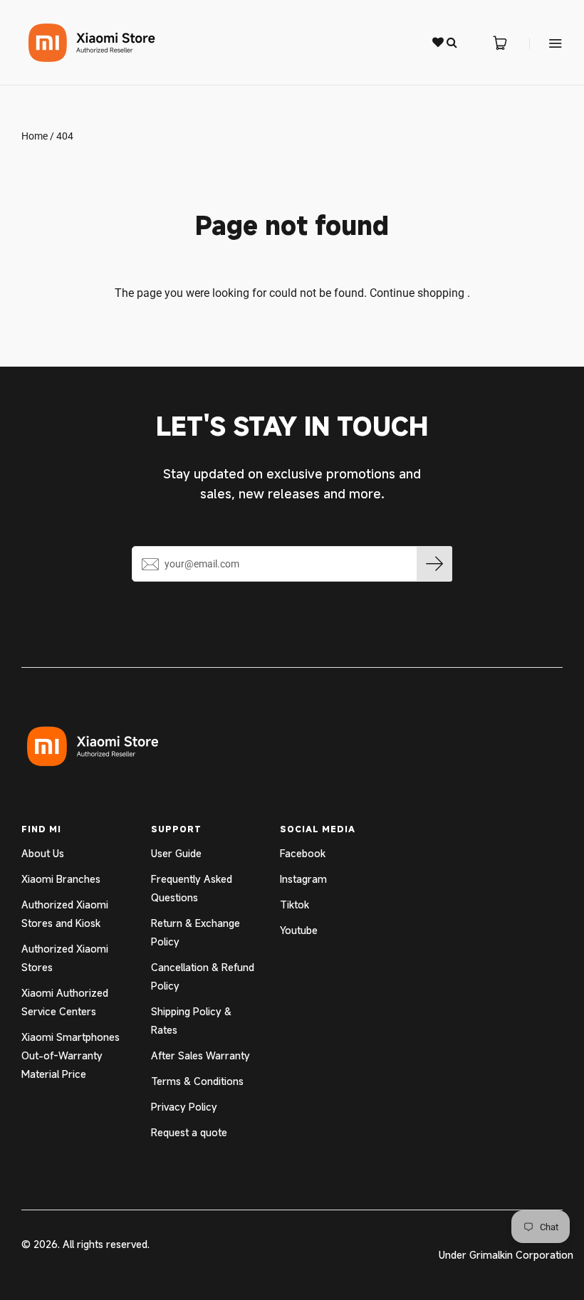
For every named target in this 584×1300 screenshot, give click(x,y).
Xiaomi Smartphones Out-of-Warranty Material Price (70, 1055)
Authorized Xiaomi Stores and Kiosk (64, 914)
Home (34, 136)
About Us (42, 853)
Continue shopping (417, 293)
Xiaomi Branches (60, 879)
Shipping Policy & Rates (191, 1021)
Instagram (303, 879)
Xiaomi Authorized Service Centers (64, 1002)
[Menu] (546, 43)
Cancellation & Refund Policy (202, 976)
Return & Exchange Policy (195, 932)
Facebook (302, 853)
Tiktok (294, 904)
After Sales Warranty (200, 1055)
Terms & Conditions (197, 1081)
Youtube (299, 930)
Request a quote (189, 1132)
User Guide (176, 853)
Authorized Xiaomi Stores (64, 958)
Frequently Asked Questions (191, 888)
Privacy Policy (184, 1106)
